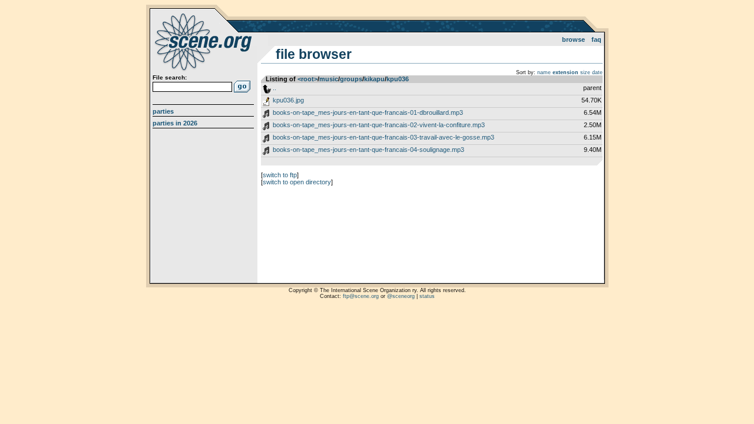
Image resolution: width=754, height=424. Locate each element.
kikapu (374, 78)
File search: (170, 77)
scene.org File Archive (204, 41)
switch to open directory (297, 182)
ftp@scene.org (361, 296)
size (585, 72)
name (544, 72)
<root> (307, 78)
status (427, 296)
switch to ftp (280, 174)
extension (565, 72)
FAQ (596, 39)
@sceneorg (401, 296)
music (328, 78)
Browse (573, 39)
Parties (163, 111)
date (597, 72)
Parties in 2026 (175, 123)
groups (351, 78)
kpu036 (397, 78)
